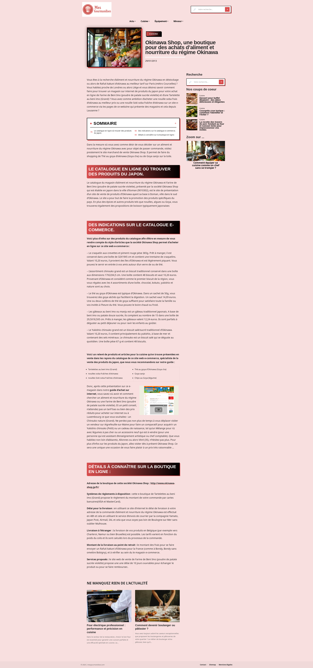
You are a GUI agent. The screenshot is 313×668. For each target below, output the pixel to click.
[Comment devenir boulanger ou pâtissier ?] (157, 606)
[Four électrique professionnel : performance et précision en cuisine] (109, 606)
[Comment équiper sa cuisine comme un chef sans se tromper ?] (205, 151)
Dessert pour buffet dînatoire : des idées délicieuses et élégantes (212, 100)
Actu (138, 620)
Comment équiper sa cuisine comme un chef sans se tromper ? (205, 165)
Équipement (92, 620)
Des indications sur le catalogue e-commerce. (157, 131)
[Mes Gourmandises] (97, 9)
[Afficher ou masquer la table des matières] (146, 123)
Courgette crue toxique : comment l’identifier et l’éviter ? (212, 112)
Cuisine (153, 34)
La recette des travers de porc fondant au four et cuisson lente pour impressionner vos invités (211, 126)
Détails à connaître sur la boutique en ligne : (156, 135)
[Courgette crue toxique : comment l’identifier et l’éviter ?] (191, 111)
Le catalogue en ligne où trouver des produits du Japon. (113, 132)
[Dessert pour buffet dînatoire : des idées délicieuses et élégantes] (191, 98)
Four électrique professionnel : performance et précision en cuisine (106, 629)
